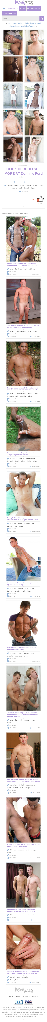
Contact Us (34, 996)
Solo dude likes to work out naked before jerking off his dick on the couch (23, 326)
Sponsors (25, 996)
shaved (35, 185)
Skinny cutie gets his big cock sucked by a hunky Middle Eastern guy (23, 845)
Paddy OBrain (15, 980)
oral (25, 269)
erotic (20, 188)
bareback (18, 720)
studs (35, 331)
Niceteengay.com (9, 13)
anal (11, 269)
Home (11, 996)
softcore (10, 185)
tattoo (32, 588)
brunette (14, 188)
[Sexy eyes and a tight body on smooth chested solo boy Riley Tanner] (13, 42)
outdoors (28, 185)
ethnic (30, 393)
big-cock (10, 461)
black (17, 461)
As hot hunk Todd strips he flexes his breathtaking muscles (21, 648)
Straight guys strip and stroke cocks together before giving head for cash (21, 910)
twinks (30, 396)
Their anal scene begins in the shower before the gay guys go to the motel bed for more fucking (22, 714)
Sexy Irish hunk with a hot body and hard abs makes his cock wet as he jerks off (23, 972)
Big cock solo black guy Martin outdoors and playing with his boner (23, 454)
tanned (26, 188)
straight (23, 396)
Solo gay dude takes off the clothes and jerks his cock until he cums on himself (22, 389)
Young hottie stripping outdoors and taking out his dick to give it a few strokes (23, 519)
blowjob (13, 850)
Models (22, 8)
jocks (16, 185)
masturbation (21, 331)
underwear (18, 656)
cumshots (13, 458)
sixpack (33, 188)
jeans (29, 591)
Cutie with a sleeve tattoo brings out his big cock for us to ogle (22, 584)
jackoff (12, 331)
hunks (20, 653)
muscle (22, 185)
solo (41, 185)
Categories (11, 8)
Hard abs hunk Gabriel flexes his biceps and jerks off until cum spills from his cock (23, 780)
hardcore (18, 269)
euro (15, 526)
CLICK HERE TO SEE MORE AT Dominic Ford (23, 171)
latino (36, 393)
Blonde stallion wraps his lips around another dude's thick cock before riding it (23, 264)
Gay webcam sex (33, 8)
